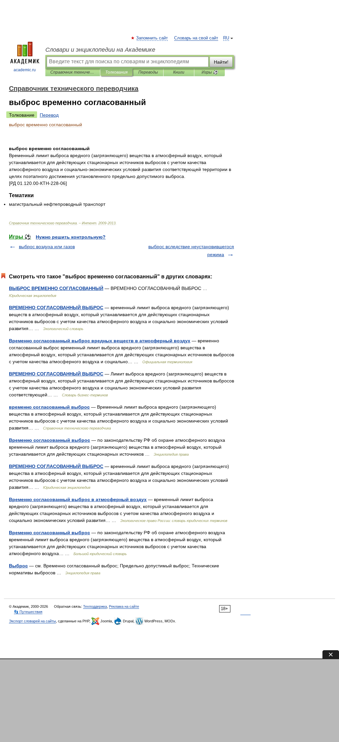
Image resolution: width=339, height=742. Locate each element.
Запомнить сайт (152, 38)
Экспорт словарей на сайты (32, 621)
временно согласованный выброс (49, 407)
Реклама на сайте (124, 606)
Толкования (116, 72)
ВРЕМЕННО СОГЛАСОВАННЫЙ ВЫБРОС (56, 307)
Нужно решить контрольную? (71, 237)
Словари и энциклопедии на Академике (100, 49)
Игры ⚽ (210, 72)
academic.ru (25, 70)
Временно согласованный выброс (49, 440)
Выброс (18, 565)
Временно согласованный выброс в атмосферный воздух (78, 499)
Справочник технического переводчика (72, 72)
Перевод (49, 115)
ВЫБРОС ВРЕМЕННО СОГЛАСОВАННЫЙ (56, 288)
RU (226, 38)
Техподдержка (95, 606)
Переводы (148, 72)
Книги (178, 72)
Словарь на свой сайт (196, 38)
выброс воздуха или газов (47, 246)
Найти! (221, 62)
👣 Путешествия (28, 612)
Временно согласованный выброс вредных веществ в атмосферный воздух (99, 340)
